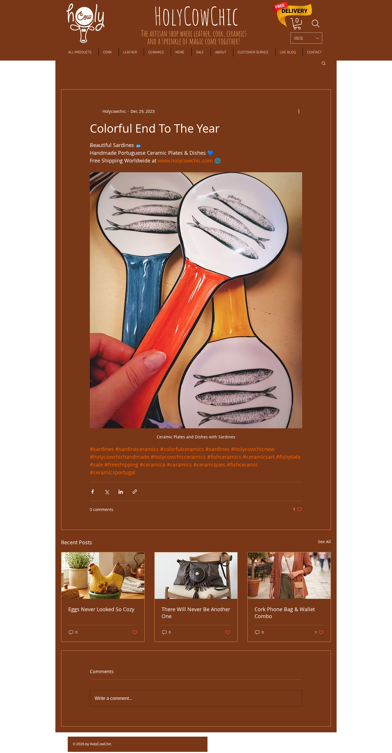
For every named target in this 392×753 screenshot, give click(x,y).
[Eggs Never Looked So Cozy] (102, 575)
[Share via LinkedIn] (120, 491)
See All (324, 541)
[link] (297, 23)
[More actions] (298, 111)
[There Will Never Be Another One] (196, 575)
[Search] (315, 24)
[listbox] (306, 38)
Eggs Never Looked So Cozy (101, 609)
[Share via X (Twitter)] (106, 491)
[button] (306, 38)
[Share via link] (134, 491)
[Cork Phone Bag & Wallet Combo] (289, 575)
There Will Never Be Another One (196, 613)
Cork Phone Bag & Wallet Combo (285, 613)
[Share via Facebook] (92, 491)
